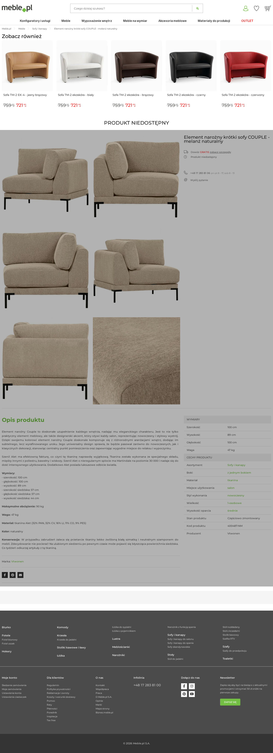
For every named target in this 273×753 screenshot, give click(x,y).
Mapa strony (103, 708)
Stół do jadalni (175, 659)
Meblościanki (121, 647)
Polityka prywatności (58, 689)
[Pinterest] (184, 694)
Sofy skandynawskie (179, 646)
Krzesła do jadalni (66, 639)
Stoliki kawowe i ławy (71, 647)
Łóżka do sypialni (121, 627)
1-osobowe (235, 503)
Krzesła (61, 635)
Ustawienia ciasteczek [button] (14, 697)
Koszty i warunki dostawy (61, 697)
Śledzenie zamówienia (14, 685)
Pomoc (51, 700)
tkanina (233, 480)
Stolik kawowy (231, 634)
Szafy (226, 646)
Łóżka (61, 655)
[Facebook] (184, 686)
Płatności (52, 708)
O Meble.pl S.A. (104, 697)
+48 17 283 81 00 (147, 685)
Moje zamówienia (11, 689)
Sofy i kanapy (236, 465)
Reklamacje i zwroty (58, 693)
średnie (233, 510)
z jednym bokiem (239, 472)
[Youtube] (192, 694)
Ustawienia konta (11, 693)
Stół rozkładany (231, 627)
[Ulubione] (256, 8)
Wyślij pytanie (199, 180)
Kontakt (100, 685)
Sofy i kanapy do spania (181, 643)
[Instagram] (192, 686)
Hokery (7, 651)
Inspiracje (52, 716)
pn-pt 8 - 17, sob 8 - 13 (212, 173)
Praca (99, 693)
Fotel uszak (8, 643)
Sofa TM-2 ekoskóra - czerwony (243, 95)
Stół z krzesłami (231, 631)
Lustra (116, 638)
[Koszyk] (268, 8)
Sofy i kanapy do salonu (181, 639)
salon (231, 488)
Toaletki (228, 658)
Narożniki (118, 655)
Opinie (99, 700)
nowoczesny (236, 495)
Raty (49, 704)
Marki (99, 704)
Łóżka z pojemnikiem (124, 631)
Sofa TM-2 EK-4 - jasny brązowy (25, 95)
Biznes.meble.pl (104, 712)
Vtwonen (17, 561)
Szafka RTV (229, 638)
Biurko (6, 627)
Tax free (51, 720)
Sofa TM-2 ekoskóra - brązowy (133, 95)
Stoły (171, 654)
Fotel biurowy (9, 639)
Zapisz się (230, 702)
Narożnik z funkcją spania (182, 627)
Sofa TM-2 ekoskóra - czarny (186, 95)
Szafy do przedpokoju (235, 650)
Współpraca (102, 689)
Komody (62, 627)
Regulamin (53, 685)
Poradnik (52, 712)
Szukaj (197, 8)
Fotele (6, 635)
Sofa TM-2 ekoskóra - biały (76, 95)
